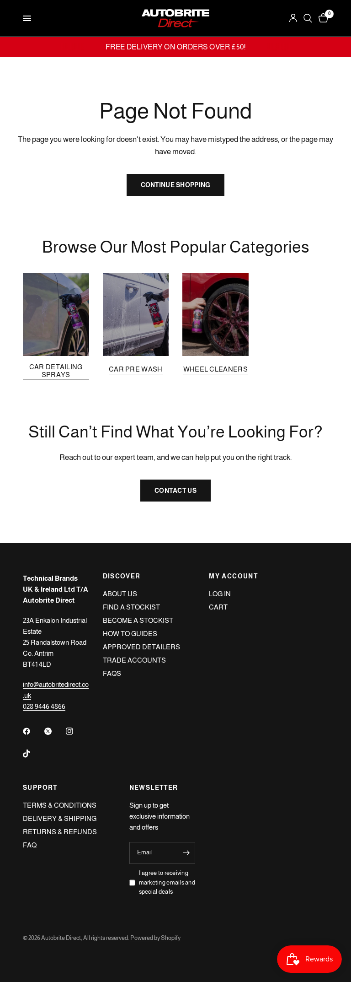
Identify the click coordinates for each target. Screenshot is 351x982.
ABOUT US (120, 594)
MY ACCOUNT (233, 576)
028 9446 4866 (44, 706)
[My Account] (293, 18)
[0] (321, 18)
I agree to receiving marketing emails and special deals (167, 882)
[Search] (307, 18)
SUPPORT (40, 787)
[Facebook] (33, 731)
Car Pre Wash (136, 369)
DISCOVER (122, 576)
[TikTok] (33, 754)
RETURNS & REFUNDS (60, 832)
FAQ (30, 845)
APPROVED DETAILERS (141, 647)
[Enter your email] (186, 853)
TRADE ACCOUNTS (134, 660)
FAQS (112, 673)
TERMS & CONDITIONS (59, 805)
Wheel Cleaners (215, 369)
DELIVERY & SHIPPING (59, 818)
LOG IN (220, 594)
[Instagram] (76, 731)
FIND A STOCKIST (131, 607)
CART (218, 607)
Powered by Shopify (155, 937)
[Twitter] (54, 731)
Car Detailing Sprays (56, 370)
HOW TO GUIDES (130, 633)
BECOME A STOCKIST (138, 620)
